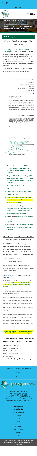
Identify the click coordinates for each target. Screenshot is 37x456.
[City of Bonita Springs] (5, 14)
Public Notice (11, 166)
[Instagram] (6, 2)
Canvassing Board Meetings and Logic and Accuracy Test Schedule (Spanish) (20, 227)
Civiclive (13, 442)
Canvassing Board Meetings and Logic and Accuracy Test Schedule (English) (20, 219)
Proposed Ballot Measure (15, 176)
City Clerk (18, 26)
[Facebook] (2, 2)
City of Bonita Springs (11, 24)
